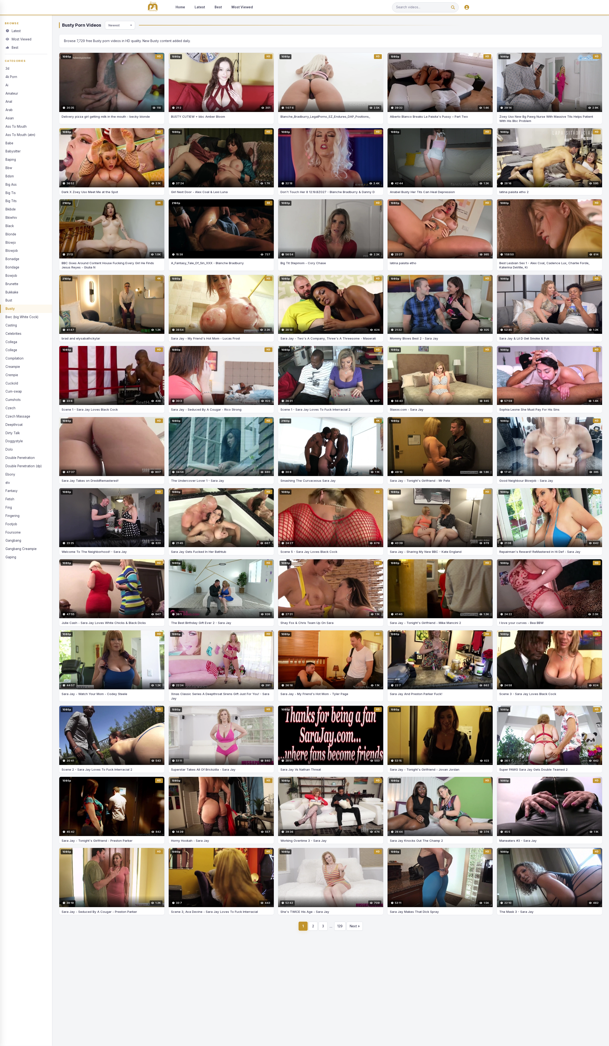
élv (7, 483)
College (11, 350)
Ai (6, 85)
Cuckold (11, 383)
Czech (10, 408)
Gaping (10, 557)
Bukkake (11, 292)
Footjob (11, 524)
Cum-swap (13, 391)
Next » (355, 926)
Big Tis (10, 193)
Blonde (10, 234)
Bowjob (11, 275)
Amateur (11, 93)
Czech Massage (17, 416)
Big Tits (11, 201)
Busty (10, 309)
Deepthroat (14, 425)
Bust (8, 300)
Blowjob (11, 251)
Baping (10, 159)
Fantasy (11, 491)
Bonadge (12, 259)
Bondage (12, 267)
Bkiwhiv (11, 217)
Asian (9, 118)
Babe (9, 143)
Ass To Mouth (16, 126)
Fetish (9, 499)
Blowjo (10, 242)
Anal (8, 101)
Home (180, 7)
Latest (200, 7)
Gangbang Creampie (21, 549)
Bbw (8, 168)
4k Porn (11, 77)
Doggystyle (14, 441)
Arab (9, 110)
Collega (11, 342)
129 (340, 926)
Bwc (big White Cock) (21, 317)
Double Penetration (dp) (23, 466)
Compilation (14, 358)
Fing (8, 507)
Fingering (12, 516)
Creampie (12, 367)
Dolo (9, 449)
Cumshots (13, 400)
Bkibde (10, 209)
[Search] (453, 7)
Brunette (11, 284)
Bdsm (9, 176)
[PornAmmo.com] (152, 7)
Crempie (11, 375)
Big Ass (11, 184)
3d (7, 68)
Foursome (13, 532)
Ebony (10, 474)
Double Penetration (20, 458)
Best (218, 7)
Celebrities (13, 334)
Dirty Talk (12, 433)
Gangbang (13, 540)
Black (9, 226)
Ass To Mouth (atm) (20, 135)
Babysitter (13, 151)
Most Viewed (242, 7)
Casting (11, 325)
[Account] (466, 7)
